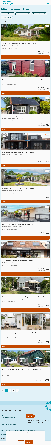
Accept (28, 442)
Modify (21, 442)
